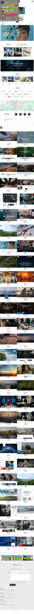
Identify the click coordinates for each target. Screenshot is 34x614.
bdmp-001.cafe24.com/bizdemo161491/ (8, 269)
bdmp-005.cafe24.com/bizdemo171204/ (25, 160)
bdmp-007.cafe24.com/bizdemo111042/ (8, 471)
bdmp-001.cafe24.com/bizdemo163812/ (25, 238)
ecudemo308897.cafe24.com (25, 315)
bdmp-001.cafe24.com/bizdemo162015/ (25, 253)
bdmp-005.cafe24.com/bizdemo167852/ (8, 191)
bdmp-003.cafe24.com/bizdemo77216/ (8, 533)
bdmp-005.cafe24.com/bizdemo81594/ (8, 517)
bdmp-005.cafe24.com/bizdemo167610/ (25, 191)
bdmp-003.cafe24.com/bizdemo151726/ (8, 362)
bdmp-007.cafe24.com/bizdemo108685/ (25, 471)
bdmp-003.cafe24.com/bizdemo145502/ (8, 393)
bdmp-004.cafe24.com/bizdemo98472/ (8, 486)
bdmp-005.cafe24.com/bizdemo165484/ (8, 222)
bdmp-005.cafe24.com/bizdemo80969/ (25, 517)
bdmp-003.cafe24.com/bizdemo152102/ (25, 346)
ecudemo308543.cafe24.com (8, 331)
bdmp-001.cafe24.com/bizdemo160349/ (8, 284)
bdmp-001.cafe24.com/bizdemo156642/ (8, 300)
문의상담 (5, 590)
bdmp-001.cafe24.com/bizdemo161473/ (25, 269)
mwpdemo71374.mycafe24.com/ (8, 160)
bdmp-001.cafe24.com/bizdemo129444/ (25, 440)
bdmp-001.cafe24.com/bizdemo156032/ (8, 315)
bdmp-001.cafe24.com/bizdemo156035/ (25, 300)
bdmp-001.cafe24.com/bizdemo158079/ (25, 284)
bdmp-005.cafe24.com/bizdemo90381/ (8, 502)
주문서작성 (9, 590)
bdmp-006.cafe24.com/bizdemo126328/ (25, 455)
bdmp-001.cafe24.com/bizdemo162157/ (8, 253)
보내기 (13, 584)
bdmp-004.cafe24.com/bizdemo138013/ (8, 424)
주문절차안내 (13, 590)
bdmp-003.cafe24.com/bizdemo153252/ (25, 331)
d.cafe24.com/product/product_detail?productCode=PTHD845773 (19, 4)
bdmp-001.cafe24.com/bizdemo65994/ (25, 533)
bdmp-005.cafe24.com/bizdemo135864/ (25, 424)
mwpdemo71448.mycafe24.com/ (8, 144)
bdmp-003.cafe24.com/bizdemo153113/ (8, 346)
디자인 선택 (1, 590)
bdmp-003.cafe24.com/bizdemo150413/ (25, 362)
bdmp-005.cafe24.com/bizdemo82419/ (25, 502)
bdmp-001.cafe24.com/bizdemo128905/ (8, 455)
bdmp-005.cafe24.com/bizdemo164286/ (8, 238)
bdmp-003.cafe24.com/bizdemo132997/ (8, 440)
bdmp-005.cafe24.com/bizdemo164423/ (25, 222)
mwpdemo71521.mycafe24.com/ (25, 144)
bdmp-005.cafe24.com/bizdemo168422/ (25, 175)
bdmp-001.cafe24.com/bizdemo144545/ (25, 393)
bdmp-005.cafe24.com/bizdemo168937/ (8, 175)
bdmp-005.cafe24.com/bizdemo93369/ (25, 486)
